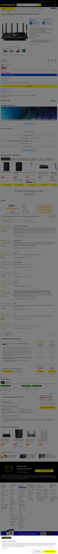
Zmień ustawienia (37, 551)
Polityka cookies (4, 548)
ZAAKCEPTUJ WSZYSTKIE (50, 551)
